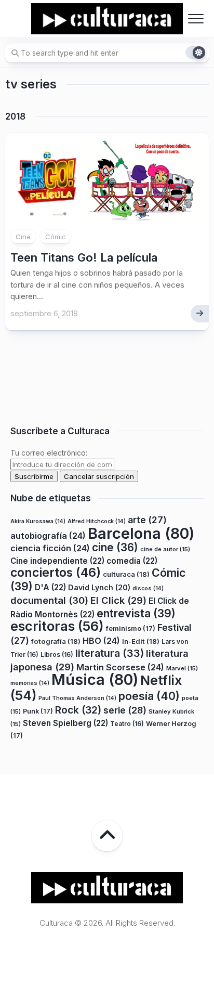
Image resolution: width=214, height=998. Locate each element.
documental (49, 600)
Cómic (55, 236)
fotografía (56, 641)
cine (115, 547)
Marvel (182, 668)
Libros (57, 654)
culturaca (126, 574)
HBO (101, 641)
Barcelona (141, 533)
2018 (15, 116)
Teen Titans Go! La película (83, 257)
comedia (131, 561)
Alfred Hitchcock (97, 521)
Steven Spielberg (65, 723)
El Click (118, 600)
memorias (29, 683)
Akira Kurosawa (37, 521)
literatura (109, 653)
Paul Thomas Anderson (77, 698)
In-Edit (140, 641)
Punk (38, 711)
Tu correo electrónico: (48, 452)
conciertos (55, 572)
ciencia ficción (50, 548)
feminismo (130, 628)
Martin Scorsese (120, 667)
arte (147, 519)
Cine (23, 236)
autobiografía (48, 535)
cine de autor (165, 549)
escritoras (57, 626)
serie (124, 710)
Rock (78, 710)
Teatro (127, 724)
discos (148, 588)
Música (94, 679)
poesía (149, 696)
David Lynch (99, 587)
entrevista (136, 613)
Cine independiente (57, 561)
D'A (50, 587)
